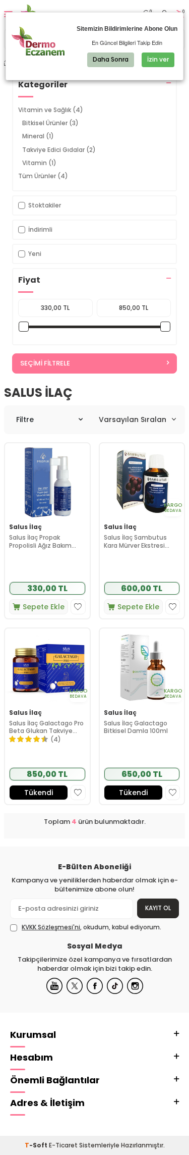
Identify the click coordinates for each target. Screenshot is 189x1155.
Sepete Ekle (44, 607)
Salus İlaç (25, 527)
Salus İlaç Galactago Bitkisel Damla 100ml (136, 727)
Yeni (34, 253)
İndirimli (40, 229)
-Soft (37, 1145)
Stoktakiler (44, 205)
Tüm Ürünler (43, 176)
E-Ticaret (63, 1145)
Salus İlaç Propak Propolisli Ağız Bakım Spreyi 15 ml (40, 541)
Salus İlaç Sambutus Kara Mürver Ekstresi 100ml (135, 541)
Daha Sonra (111, 59)
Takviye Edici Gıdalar (59, 149)
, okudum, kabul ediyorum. (91, 927)
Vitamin (39, 163)
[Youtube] (54, 986)
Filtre (25, 419)
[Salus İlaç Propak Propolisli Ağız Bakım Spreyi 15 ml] (47, 481)
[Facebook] (95, 986)
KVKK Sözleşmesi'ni (51, 927)
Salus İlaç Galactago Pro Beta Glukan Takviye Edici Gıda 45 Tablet (46, 727)
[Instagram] (135, 986)
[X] (75, 986)
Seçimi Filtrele (45, 363)
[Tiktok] (115, 986)
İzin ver (158, 59)
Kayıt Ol (158, 908)
